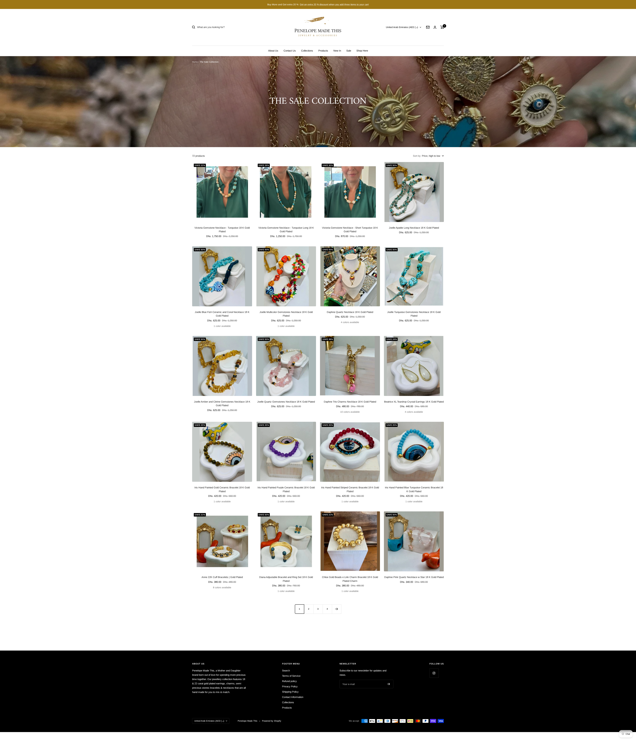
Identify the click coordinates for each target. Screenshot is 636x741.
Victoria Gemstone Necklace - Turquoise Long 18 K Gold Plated (286, 229)
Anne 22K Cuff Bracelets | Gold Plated (222, 577)
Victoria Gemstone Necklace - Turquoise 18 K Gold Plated (222, 229)
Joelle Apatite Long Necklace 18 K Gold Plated (414, 227)
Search (286, 670)
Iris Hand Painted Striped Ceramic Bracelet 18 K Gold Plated (350, 489)
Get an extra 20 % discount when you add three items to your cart (334, 4)
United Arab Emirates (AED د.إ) (402, 27)
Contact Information (292, 697)
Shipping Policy (290, 691)
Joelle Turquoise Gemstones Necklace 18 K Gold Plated (414, 314)
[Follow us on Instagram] (434, 673)
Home (195, 62)
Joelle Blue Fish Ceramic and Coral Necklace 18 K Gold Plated (222, 314)
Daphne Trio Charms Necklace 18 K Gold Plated (350, 401)
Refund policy (289, 681)
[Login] (434, 27)
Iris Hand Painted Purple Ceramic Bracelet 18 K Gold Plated (286, 489)
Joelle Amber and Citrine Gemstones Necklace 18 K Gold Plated (222, 403)
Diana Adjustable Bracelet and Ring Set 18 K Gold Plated (286, 579)
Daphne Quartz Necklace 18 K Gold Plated (350, 312)
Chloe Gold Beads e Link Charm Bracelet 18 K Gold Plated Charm (350, 579)
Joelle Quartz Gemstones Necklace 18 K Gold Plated (286, 401)
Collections (307, 50)
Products (323, 50)
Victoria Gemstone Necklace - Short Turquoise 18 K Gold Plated (350, 229)
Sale (348, 50)
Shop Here (362, 50)
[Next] (336, 609)
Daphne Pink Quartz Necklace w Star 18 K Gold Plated (414, 577)
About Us (273, 50)
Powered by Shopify (271, 721)
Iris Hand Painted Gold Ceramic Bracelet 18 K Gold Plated (222, 489)
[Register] (388, 684)
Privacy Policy (290, 686)
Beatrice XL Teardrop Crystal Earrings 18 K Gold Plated (414, 401)
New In (337, 50)
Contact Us (290, 50)
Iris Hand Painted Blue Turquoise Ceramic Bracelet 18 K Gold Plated (414, 489)
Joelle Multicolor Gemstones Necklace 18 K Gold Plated (286, 314)
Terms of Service (291, 675)
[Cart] (442, 27)
